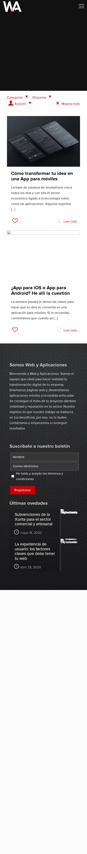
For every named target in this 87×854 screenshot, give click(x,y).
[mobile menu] (81, 6)
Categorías (15, 97)
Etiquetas (39, 97)
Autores (20, 104)
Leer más (70, 221)
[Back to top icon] (78, 845)
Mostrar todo (70, 104)
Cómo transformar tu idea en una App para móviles (42, 176)
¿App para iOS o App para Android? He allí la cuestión (40, 290)
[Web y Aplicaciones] (12, 6)
